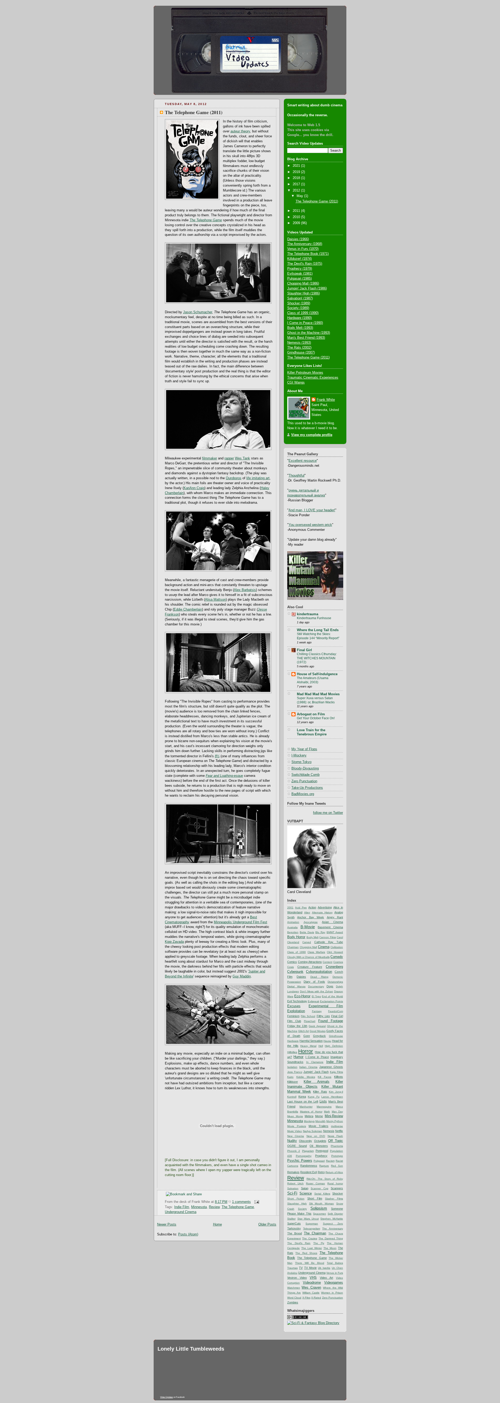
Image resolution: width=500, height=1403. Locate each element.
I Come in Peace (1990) (305, 323)
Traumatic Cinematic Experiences (312, 377)
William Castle (311, 1292)
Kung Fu (314, 1096)
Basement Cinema (330, 927)
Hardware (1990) (299, 318)
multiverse (337, 1126)
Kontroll (291, 1096)
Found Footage (330, 1021)
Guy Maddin (242, 976)
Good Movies (318, 1031)
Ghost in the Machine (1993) (308, 333)
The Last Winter (311, 1248)
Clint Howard (335, 952)
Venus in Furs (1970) (302, 249)
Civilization (336, 947)
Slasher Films (334, 1198)
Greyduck (319, 1035)
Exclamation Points (331, 1001)
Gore (306, 1035)
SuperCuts (294, 1223)
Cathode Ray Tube (328, 942)
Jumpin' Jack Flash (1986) (307, 288)
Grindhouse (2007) (301, 352)
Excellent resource (303, 461)
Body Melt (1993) (300, 328)
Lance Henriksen (332, 1096)
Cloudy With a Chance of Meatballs (308, 957)
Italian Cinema (308, 1067)
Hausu (327, 1040)
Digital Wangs (296, 986)
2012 (297, 190)
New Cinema (295, 1136)
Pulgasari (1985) (299, 278)
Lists (323, 1101)
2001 (290, 907)
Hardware (293, 1040)
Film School (308, 1016)
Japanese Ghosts (331, 1066)
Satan (304, 1188)
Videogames (333, 1282)
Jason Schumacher (197, 312)
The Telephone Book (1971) (308, 254)
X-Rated (316, 1297)
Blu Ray (320, 932)
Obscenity (305, 1140)
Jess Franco (294, 1071)
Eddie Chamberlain (188, 609)
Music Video (294, 1131)
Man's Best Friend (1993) (306, 338)
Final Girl (304, 650)
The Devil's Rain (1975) (304, 264)
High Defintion (334, 1045)
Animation (293, 922)
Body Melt (312, 937)
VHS (313, 1277)
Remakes (293, 1172)
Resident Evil (308, 1172)
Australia (292, 927)
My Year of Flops (304, 749)
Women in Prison (332, 1292)
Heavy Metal (308, 1045)
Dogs (330, 986)
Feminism (293, 1016)
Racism (330, 1160)
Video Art (326, 1277)
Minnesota (199, 1207)
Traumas (292, 1267)
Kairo (290, 1076)
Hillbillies (292, 1052)
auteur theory (240, 131)
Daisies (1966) (298, 239)
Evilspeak (313, 1001)
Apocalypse (311, 922)
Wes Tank (242, 458)
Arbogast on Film (311, 714)
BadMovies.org (302, 794)
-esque (224, 776)
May (300, 196)
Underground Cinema (180, 1212)
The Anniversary (332, 1228)
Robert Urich (295, 1183)
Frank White (326, 400)
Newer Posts (166, 1224)
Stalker (291, 1218)
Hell (320, 1045)
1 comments (241, 1202)
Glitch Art (303, 1031)
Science (305, 1193)
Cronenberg (334, 967)
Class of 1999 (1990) (302, 313)
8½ (217, 756)
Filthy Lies (323, 1016)
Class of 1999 (296, 952)
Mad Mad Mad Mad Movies (318, 694)
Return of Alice (334, 1172)
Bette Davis (307, 932)
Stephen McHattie (331, 1218)
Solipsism (318, 1208)
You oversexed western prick (310, 525)
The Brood (294, 1233)
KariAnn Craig (194, 488)
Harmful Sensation (311, 1040)
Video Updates (166, 1397)
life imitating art (258, 478)
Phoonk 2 (293, 1150)
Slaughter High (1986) (303, 293)
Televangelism (311, 1228)
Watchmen (293, 1287)
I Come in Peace (317, 1057)
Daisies (301, 976)
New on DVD (316, 1136)
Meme (319, 1116)
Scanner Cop (319, 1188)
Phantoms (337, 1145)
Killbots (338, 1076)
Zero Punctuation (304, 781)
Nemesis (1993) (299, 342)
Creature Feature (309, 966)
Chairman (293, 947)
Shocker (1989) (298, 303)
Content (327, 962)
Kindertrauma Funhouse (314, 618)
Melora (309, 1116)
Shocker (337, 1193)
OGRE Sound (297, 1145)
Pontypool (322, 1150)
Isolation (292, 1067)
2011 (297, 211)
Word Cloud (294, 1297)
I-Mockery (299, 755)
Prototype (337, 1155)
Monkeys (309, 1121)
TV (301, 1267)
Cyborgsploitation (319, 972)
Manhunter (305, 1106)
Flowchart (309, 1021)
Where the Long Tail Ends (318, 630)
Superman (311, 1223)
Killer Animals (316, 1082)
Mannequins (324, 1106)
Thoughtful (296, 475)
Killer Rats (320, 1091)
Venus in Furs (334, 1272)
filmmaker (209, 458)
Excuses (294, 1006)
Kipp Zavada (174, 942)
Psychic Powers (299, 1160)
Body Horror (296, 937)
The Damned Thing (330, 1238)
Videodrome (312, 1282)
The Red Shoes (306, 1253)
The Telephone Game (206, 220)
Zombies (292, 1302)
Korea (302, 1096)
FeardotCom (335, 1011)
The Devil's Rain (298, 1243)
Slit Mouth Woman (321, 1203)
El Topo (316, 996)
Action (312, 907)
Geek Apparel (317, 1026)
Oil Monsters (319, 1145)
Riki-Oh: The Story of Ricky (325, 1178)
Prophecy (321, 1155)
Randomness (308, 1165)
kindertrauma (307, 614)
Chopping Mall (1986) (303, 283)
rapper (229, 458)
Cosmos (338, 962)
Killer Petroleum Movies (305, 372)
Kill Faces (324, 1076)
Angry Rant (335, 917)
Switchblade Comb (305, 775)
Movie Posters (296, 1126)
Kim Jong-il (336, 1091)
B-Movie (308, 927)
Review (214, 1207)
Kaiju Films (336, 1071)
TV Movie (310, 1267)
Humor (298, 1057)
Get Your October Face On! (316, 718)
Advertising (325, 907)
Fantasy (317, 1011)
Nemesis (328, 1131)
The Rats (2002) (299, 347)
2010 (297, 217)
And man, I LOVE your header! (312, 510)
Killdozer (292, 1081)
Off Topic (335, 1141)
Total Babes (335, 1263)
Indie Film (181, 1207)
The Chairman (315, 1233)
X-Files (306, 1297)
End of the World (332, 996)
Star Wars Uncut (308, 1218)
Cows (290, 966)
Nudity (292, 1141)
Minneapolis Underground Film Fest (240, 922)
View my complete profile (311, 435)
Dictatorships (335, 981)
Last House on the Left (302, 1101)
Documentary (316, 986)
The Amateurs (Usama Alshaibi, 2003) (312, 680)
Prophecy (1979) (299, 268)
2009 (297, 223)
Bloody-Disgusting (305, 768)
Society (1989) (298, 308)
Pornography (303, 1155)
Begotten (292, 932)
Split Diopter (335, 1213)
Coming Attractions (310, 961)
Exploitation (296, 1011)
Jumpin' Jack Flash (316, 1071)
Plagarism (308, 1150)
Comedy (336, 957)
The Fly (318, 1243)
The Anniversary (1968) (304, 244)
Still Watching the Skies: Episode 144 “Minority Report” (318, 636)
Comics (292, 961)
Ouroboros (233, 478)
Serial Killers (322, 1193)
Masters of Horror (311, 1111)
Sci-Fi (292, 1193)
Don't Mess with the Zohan (316, 991)
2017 (297, 184)
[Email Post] (256, 1202)
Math (327, 1111)
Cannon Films (327, 937)
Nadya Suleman (312, 1131)
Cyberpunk (295, 972)
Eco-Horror (302, 996)
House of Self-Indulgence (317, 674)
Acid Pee (301, 907)
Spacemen (319, 1213)
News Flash (335, 1136)
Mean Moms (295, 1116)
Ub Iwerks (324, 1267)
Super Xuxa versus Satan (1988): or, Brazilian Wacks (316, 700)
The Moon (329, 1248)
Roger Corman (315, 1183)
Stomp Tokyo (301, 762)
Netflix (339, 1131)
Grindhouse (336, 1036)
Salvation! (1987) (300, 298)
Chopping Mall (308, 947)
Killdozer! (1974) (299, 259)
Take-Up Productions (307, 788)
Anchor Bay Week (310, 917)
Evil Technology (297, 1001)
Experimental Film (326, 1006)
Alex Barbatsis (245, 590)
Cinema (323, 947)
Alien (307, 912)
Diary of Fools (314, 981)
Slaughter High (297, 1203)
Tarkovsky (294, 1228)
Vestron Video (297, 1277)
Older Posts (267, 1224)
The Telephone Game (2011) (193, 112)
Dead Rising (319, 976)
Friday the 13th (297, 1025)
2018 (297, 178)
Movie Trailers (318, 1126)
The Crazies (309, 1238)
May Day (337, 1111)
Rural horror (335, 1183)
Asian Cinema (332, 922)
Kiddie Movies (305, 1076)
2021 (297, 166)
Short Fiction (295, 1198)
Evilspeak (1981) (299, 273)
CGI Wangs (296, 382)
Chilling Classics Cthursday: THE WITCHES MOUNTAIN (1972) (317, 658)
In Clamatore (315, 1062)
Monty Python (334, 1121)
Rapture (324, 1165)
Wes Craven (311, 1287)
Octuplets (320, 1140)
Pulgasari (319, 1160)
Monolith (320, 1121)
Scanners (337, 1188)
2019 (297, 172)
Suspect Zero (333, 1223)
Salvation (292, 1188)
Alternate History (322, 912)
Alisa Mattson (215, 599)
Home (217, 1224)
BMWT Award (335, 932)
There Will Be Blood (309, 1263)
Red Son (337, 1165)
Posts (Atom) (188, 1234)
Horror (305, 1051)
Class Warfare (316, 952)
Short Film (314, 1198)
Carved (306, 942)
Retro (321, 1172)
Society (302, 1208)
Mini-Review (334, 1116)
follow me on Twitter (328, 813)
